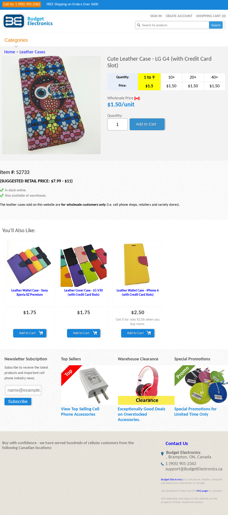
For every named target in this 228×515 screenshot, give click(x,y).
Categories (16, 40)
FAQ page (202, 490)
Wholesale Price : (124, 98)
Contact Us (177, 443)
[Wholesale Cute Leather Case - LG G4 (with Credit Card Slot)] (51, 105)
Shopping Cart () (211, 16)
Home (9, 52)
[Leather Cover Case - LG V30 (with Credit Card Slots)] (83, 264)
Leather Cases (32, 52)
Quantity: (114, 116)
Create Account (179, 16)
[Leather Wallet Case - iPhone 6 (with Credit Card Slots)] (137, 264)
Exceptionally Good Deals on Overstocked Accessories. (141, 414)
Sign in (156, 16)
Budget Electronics (172, 479)
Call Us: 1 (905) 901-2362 (21, 4)
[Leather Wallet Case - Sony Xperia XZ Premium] (29, 264)
